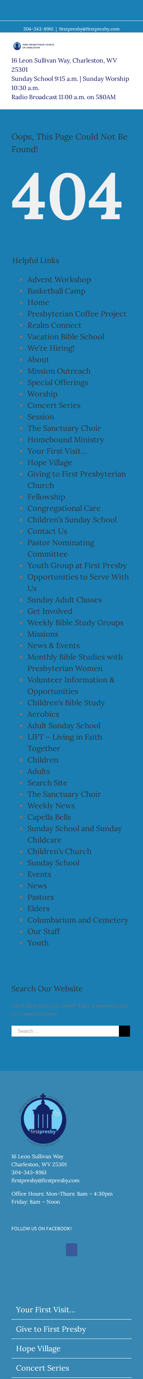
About (38, 359)
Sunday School (53, 862)
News (37, 885)
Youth (38, 942)
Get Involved (49, 611)
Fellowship (46, 496)
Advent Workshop (59, 279)
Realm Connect (54, 325)
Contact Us (47, 531)
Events (39, 874)
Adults (38, 771)
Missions (42, 634)
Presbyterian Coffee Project (77, 313)
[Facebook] (71, 1249)
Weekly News (51, 805)
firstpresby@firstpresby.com (89, 29)
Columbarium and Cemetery (78, 920)
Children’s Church (59, 851)
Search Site (47, 782)
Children (42, 759)
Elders (38, 908)
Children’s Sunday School (72, 519)
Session (40, 416)
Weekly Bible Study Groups (75, 622)
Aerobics (43, 714)
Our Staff (43, 931)
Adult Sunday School (63, 725)
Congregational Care (64, 508)
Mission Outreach (59, 371)
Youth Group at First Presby (77, 565)
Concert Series (53, 405)
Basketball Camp (56, 290)
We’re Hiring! (50, 348)
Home (38, 302)
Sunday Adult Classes (64, 599)
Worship (42, 393)
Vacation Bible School (65, 336)
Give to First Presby (51, 1329)
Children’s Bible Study (66, 702)
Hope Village (49, 462)
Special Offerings (57, 382)
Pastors (40, 897)
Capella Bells (49, 817)
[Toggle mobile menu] (128, 44)
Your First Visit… (57, 451)
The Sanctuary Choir (64, 428)
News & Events (53, 645)
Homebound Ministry (65, 439)
